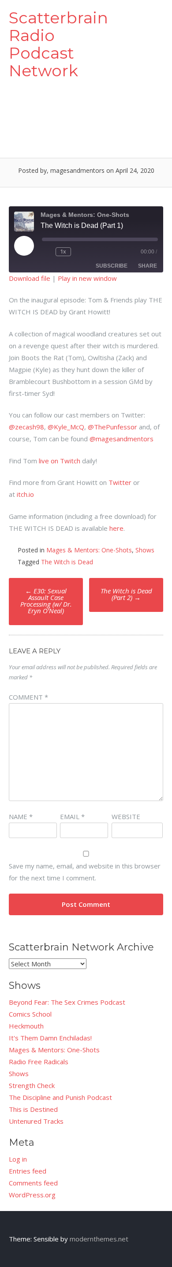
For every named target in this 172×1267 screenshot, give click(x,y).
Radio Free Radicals (38, 1061)
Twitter (119, 482)
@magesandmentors (121, 438)
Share (147, 266)
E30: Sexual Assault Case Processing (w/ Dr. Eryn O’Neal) (46, 600)
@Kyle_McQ (66, 426)
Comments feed (33, 1182)
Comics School (30, 1014)
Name (21, 816)
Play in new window (87, 278)
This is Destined (33, 1109)
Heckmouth (26, 1025)
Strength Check (32, 1085)
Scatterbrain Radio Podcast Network (58, 44)
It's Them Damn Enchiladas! (50, 1037)
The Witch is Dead (67, 562)
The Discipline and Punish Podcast (60, 1097)
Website (126, 816)
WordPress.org (32, 1194)
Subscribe (111, 266)
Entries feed (27, 1170)
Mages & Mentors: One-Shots (89, 550)
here (116, 528)
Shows (144, 550)
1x (63, 251)
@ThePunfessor (112, 426)
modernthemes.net (99, 1238)
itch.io (25, 494)
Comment (28, 697)
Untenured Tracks (36, 1121)
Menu (148, 18)
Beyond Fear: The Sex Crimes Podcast (67, 1002)
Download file (29, 278)
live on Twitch (59, 460)
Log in (18, 1159)
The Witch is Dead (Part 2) (126, 594)
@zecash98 (26, 426)
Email (72, 816)
